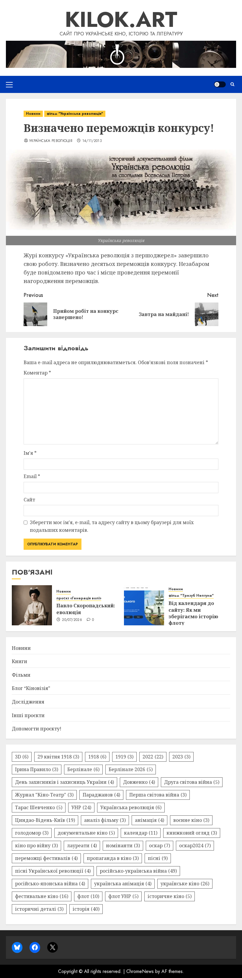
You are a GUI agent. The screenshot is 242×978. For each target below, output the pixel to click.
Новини (33, 113)
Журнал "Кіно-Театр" (44, 794)
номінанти (123, 845)
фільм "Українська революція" (75, 113)
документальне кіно (86, 833)
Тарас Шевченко (38, 807)
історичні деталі (39, 909)
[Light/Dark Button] (220, 84)
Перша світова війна (158, 794)
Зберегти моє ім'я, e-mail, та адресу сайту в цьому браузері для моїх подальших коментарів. (112, 526)
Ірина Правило (36, 769)
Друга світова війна (191, 782)
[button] (9, 84)
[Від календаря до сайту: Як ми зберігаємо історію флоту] (144, 605)
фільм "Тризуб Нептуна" (191, 595)
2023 (181, 756)
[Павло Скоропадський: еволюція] (32, 605)
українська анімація (122, 883)
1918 (97, 756)
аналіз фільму (105, 820)
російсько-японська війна (50, 883)
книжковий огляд (191, 833)
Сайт (29, 499)
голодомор (31, 833)
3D (21, 756)
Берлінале (83, 769)
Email (32, 476)
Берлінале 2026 (131, 769)
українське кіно (185, 883)
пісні (158, 858)
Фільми (21, 675)
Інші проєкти (28, 715)
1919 (124, 756)
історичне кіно (170, 896)
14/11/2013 (92, 141)
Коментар (37, 372)
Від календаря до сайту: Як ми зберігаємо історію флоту (193, 613)
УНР (81, 807)
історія (86, 909)
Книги (19, 661)
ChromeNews (140, 971)
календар (140, 833)
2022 (153, 756)
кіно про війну (36, 845)
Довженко (139, 782)
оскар (159, 845)
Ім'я (30, 453)
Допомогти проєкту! (36, 728)
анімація (149, 820)
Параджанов (101, 794)
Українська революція (50, 141)
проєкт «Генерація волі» (78, 598)
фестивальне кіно (41, 896)
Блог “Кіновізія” (31, 688)
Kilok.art (121, 19)
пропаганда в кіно (113, 858)
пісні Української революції (53, 871)
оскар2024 (195, 845)
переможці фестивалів (46, 858)
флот (88, 896)
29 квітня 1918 (58, 756)
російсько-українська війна (138, 871)
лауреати (82, 845)
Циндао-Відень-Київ (45, 820)
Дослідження (28, 702)
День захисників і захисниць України (64, 782)
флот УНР (123, 896)
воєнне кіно (191, 820)
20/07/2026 (72, 620)
